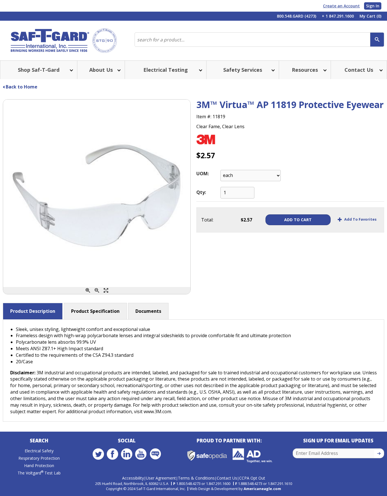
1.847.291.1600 (218, 483)
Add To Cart (298, 219)
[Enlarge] (106, 290)
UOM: (202, 173)
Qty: (201, 192)
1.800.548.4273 (188, 483)
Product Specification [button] (95, 311)
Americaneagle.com (262, 488)
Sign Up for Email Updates (338, 440)
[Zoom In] (88, 290)
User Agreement (161, 478)
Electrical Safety (39, 450)
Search (39, 440)
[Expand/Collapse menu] (70, 70)
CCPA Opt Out (252, 478)
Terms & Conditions (196, 478)
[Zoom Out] (97, 290)
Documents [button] (148, 311)
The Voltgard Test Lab (39, 473)
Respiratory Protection (39, 458)
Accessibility (133, 478)
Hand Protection (39, 465)
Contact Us (227, 478)
